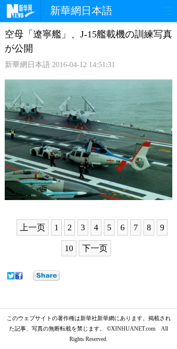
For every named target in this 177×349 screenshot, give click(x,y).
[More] (46, 275)
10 (69, 248)
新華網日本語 (81, 11)
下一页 (95, 248)
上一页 (32, 227)
